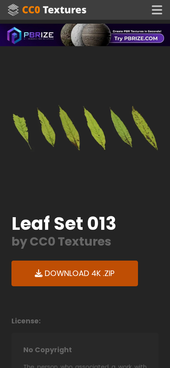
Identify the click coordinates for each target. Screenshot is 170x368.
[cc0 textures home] (47, 10)
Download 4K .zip (79, 273)
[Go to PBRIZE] (85, 34)
